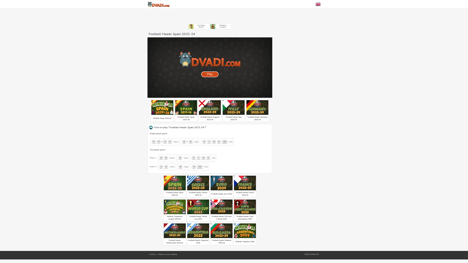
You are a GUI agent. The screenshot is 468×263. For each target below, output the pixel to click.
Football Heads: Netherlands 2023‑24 (174, 241)
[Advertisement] (210, 15)
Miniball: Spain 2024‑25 (162, 118)
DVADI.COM (314, 254)
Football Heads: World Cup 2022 (198, 217)
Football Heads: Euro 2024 (221, 194)
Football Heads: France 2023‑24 (245, 193)
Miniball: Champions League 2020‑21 (174, 217)
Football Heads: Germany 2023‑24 (257, 118)
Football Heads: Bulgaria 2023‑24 (221, 241)
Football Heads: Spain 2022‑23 (174, 193)
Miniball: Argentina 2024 (245, 241)
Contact (152, 254)
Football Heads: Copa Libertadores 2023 (245, 217)
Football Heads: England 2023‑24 (209, 118)
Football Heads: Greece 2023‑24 (198, 193)
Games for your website (167, 254)
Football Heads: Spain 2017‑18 (186, 118)
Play (210, 74)
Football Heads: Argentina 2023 (198, 241)
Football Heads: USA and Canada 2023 (221, 217)
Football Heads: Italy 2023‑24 (234, 118)
